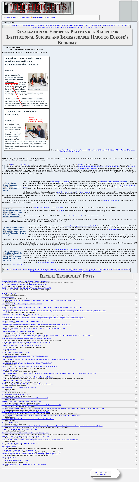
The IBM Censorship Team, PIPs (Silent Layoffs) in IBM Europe (21, 345)
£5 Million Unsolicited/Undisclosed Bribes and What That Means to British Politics (26, 338)
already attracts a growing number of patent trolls (80, 226)
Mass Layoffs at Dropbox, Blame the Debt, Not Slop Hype (19, 450)
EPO (11, 165)
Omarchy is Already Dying (10, 422)
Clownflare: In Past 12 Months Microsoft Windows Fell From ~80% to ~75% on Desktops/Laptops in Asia (33, 328)
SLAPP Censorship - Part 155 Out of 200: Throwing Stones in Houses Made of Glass (27, 384)
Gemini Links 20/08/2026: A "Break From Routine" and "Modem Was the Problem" (27, 363)
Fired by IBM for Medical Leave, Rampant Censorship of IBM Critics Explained (26, 412)
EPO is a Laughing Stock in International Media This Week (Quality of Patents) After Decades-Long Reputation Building (44, 25)
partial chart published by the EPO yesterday (49, 207)
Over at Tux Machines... (9, 349)
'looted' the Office (17, 264)
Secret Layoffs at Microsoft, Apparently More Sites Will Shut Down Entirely (24, 284)
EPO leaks (131, 166)
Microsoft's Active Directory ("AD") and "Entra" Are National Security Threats (25, 433)
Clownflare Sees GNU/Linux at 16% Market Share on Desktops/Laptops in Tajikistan (27, 377)
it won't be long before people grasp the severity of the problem (99, 166)
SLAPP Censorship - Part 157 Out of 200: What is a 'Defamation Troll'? (23, 321)
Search (48, 17)
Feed (53, 17)
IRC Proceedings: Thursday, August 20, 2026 (15, 352)
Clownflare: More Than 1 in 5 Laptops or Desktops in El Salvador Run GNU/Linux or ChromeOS (31, 405)
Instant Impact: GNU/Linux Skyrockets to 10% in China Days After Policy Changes (27, 436)
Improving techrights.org (9, 447)
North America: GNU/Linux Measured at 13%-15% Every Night (21, 314)
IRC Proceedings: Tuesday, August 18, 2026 (15, 460)
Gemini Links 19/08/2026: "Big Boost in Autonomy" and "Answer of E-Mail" (25, 398)
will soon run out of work (46, 262)
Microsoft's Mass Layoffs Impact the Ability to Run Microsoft (20, 429)
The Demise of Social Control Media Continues (16, 380)
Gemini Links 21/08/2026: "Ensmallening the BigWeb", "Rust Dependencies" (25, 356)
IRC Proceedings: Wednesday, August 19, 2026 (16, 394)
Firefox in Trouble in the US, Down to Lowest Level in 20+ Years (21, 401)
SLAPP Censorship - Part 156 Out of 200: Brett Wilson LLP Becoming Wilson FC (26, 288)
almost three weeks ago (83, 192)
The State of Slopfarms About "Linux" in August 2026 (18, 331)
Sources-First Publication (9, 293)
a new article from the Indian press (66, 249)
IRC (18, 17)
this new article (113, 229)
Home (7, 17)
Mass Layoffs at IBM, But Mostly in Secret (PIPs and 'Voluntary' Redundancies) (26, 281)
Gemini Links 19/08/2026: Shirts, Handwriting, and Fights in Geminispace (24, 464)
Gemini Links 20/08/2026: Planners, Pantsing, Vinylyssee (19, 387)
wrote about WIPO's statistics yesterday (112, 182)
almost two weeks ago (64, 192)
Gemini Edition (25, 17)
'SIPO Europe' (25, 165)
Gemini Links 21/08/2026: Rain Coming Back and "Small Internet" (22, 304)
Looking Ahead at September (10, 370)
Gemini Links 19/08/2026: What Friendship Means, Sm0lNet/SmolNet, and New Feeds (28, 419)
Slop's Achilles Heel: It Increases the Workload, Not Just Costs (20, 443)
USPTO (79, 165)
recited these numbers (110, 200)
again (61, 211)
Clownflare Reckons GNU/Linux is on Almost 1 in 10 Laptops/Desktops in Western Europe (29, 366)
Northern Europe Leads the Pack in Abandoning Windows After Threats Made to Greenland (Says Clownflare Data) (36, 324)
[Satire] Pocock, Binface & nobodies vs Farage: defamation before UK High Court (26, 342)
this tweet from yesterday (75, 216)
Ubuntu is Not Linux (8, 297)
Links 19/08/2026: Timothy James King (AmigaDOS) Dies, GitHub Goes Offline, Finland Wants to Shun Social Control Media (40, 440)
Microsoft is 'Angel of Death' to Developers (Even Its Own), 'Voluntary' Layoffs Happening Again (31, 453)
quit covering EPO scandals (59, 182)
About (13, 17)
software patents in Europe (87, 168)
